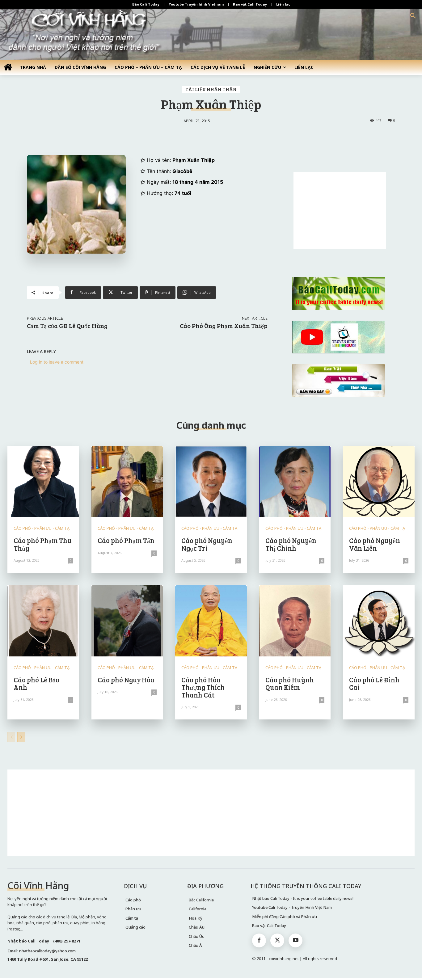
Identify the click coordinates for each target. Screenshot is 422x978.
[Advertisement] (339, 210)
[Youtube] (295, 940)
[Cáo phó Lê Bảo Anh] (43, 621)
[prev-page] (11, 737)
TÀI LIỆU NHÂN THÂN (211, 89)
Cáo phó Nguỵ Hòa (126, 679)
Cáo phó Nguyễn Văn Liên (374, 544)
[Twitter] (277, 940)
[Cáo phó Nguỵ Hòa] (127, 621)
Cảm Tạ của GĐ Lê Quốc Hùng (67, 325)
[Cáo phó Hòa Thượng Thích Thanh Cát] (211, 621)
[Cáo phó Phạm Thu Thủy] (43, 481)
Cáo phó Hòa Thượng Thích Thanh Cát (203, 687)
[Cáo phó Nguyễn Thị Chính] (295, 481)
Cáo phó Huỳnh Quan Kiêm (289, 683)
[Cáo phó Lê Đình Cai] (379, 621)
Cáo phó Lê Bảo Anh (36, 683)
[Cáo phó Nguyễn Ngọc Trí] (211, 481)
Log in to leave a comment (56, 362)
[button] (413, 16)
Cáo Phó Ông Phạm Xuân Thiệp (224, 325)
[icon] (7, 67)
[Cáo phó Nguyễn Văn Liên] (379, 481)
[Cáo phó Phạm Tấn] (127, 481)
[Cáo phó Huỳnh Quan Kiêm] (295, 621)
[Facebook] (259, 940)
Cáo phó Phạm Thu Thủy (43, 544)
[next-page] (21, 737)
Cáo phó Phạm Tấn (126, 540)
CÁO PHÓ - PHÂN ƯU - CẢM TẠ (42, 528)
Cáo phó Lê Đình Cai (374, 683)
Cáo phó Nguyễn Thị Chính (290, 544)
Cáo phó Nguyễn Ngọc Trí (206, 544)
